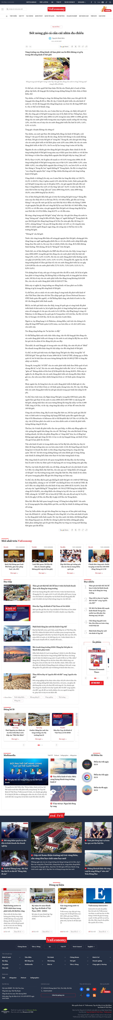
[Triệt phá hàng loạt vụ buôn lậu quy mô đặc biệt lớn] (98, 830)
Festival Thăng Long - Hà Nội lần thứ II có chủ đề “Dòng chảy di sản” (14, 871)
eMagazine (73, 755)
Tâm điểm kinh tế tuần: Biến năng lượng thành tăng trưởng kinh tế (63, 779)
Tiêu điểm (13, 16)
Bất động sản (84, 16)
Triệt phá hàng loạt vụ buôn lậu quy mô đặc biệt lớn (97, 842)
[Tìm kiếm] (7, 9)
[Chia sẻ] (86, 46)
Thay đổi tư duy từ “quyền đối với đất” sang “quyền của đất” (55, 676)
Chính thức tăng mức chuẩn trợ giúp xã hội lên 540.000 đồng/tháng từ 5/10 (99, 567)
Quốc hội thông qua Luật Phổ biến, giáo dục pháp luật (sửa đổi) (14, 567)
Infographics (64, 755)
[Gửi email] (79, 46)
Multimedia (9, 755)
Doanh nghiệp (72, 16)
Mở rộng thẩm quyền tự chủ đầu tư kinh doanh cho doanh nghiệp (13, 843)
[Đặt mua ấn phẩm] (106, 9)
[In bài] (26, 46)
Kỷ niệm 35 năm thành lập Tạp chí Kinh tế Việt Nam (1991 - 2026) (41, 908)
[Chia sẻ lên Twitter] (75, 46)
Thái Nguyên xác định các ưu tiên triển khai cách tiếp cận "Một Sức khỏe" (15, 733)
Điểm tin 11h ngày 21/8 (101, 776)
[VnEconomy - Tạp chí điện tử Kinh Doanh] (56, 940)
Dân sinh (102, 16)
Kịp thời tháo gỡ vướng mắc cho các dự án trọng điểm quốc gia (70, 567)
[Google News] (110, 2)
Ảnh (3, 978)
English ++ (82, 2)
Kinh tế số (39, 16)
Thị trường (60, 16)
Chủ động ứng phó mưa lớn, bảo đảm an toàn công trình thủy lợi (99, 623)
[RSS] (94, 995)
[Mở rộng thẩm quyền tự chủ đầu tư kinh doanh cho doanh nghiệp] (14, 830)
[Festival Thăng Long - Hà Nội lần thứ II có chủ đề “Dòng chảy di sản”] (14, 858)
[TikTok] (106, 2)
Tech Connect (69, 2)
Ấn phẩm (62, 727)
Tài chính (29, 16)
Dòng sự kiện (56, 885)
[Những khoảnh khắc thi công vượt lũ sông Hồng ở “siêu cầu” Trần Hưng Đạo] (98, 858)
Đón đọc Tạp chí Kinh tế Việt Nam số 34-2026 (51, 606)
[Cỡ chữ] (30, 46)
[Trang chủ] (7, 16)
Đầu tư (21, 16)
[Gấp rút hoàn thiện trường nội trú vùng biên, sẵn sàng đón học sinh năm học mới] (56, 837)
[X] (95, 2)
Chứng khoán (31, 2)
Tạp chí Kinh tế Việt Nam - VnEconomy (99, 1012)
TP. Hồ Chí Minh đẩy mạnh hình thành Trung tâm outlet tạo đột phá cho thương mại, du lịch (99, 612)
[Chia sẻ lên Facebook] (72, 46)
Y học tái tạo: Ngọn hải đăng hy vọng (63, 805)
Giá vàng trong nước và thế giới (69, 907)
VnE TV (58, 2)
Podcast (56, 755)
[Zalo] (98, 2)
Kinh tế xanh (49, 16)
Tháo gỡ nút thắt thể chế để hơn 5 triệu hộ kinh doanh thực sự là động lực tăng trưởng (54, 587)
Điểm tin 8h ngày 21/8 (101, 789)
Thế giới (94, 16)
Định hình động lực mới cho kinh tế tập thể (50, 627)
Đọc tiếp (8, 582)
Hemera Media (32, 1010)
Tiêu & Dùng (44, 2)
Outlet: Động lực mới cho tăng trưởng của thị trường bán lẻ (39, 733)
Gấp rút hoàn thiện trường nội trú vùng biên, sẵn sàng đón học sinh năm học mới (54, 857)
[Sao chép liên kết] (82, 46)
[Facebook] (91, 2)
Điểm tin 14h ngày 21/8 (101, 763)
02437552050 (47, 991)
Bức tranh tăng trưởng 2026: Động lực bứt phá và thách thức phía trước (52, 648)
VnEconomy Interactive (98, 906)
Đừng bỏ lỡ (9, 709)
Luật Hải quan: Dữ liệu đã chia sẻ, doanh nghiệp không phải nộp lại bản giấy (42, 567)
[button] (56, 744)
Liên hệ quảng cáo (58, 995)
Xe (52, 2)
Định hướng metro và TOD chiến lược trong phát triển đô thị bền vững (14, 908)
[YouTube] (102, 2)
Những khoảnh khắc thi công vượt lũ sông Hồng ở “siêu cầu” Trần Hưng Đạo (98, 871)
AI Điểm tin (96, 755)
